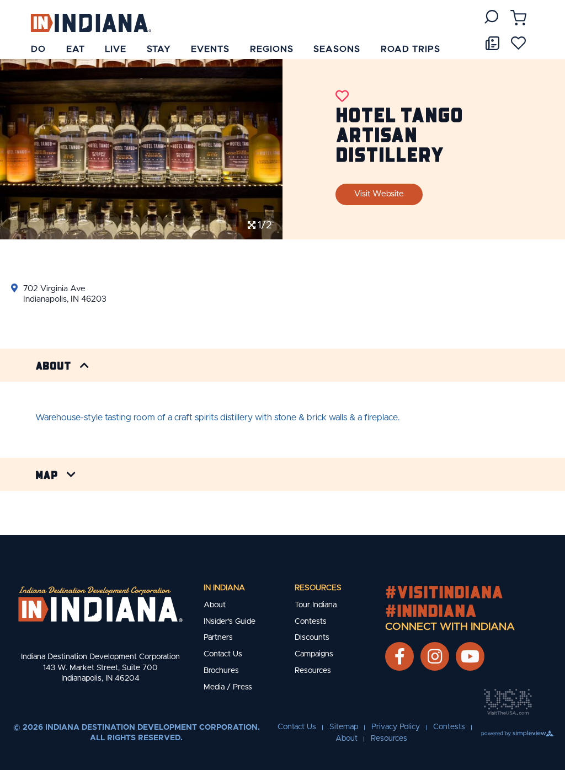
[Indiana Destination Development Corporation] (91, 22)
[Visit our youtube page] (470, 656)
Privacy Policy (395, 727)
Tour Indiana (316, 605)
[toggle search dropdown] (491, 17)
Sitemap (343, 727)
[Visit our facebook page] (400, 656)
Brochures (221, 671)
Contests (311, 621)
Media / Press (228, 687)
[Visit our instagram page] (435, 656)
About (53, 365)
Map (46, 474)
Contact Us (223, 654)
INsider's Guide (229, 621)
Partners (218, 637)
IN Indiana (224, 588)
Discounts (312, 637)
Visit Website (379, 194)
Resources (318, 588)
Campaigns (314, 654)
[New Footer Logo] (100, 603)
